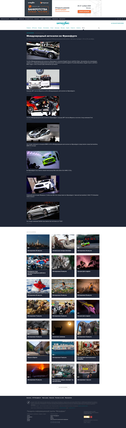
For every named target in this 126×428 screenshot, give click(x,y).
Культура (57, 28)
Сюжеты (78, 28)
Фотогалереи (30, 33)
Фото (83, 28)
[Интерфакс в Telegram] (53, 422)
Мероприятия (62, 18)
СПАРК (28, 415)
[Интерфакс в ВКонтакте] (55, 422)
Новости (73, 28)
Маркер (28, 419)
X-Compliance (29, 416)
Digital (67, 28)
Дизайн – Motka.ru (87, 422)
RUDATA (52, 418)
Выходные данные (87, 421)
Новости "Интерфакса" (54, 415)
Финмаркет (36, 18)
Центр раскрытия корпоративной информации (59, 419)
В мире (40, 28)
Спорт (51, 28)
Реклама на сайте (59, 397)
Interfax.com (21, 18)
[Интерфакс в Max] (59, 422)
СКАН (51, 416)
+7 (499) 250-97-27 (72, 407)
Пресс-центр (45, 397)
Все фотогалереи (63, 387)
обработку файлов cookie (83, 405)
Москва (63, 28)
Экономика (46, 28)
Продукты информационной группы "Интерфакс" (46, 411)
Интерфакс (63, 23)
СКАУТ (28, 418)
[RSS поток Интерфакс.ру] (57, 422)
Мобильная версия (5, 18)
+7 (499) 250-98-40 (62, 407)
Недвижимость (48, 18)
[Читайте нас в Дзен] (51, 422)
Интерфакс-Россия (29, 18)
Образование (55, 18)
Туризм (41, 18)
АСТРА (28, 420)
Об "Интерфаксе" (14, 18)
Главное (29, 28)
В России (34, 28)
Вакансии (51, 397)
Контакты (29, 397)
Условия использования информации (91, 420)
